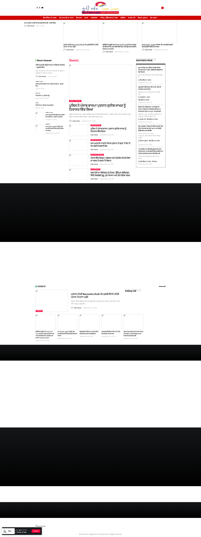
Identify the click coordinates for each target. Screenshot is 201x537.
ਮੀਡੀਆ (72, 101)
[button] (36, 531)
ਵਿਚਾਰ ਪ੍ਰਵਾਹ (94, 154)
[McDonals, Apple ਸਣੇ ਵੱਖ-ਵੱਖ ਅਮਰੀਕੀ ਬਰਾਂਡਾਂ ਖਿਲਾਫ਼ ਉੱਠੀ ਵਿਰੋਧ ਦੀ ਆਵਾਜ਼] (159, 32)
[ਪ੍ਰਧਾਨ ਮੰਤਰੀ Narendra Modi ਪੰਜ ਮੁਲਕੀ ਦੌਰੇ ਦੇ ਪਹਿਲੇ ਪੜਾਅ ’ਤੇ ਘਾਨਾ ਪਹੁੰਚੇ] (80, 32)
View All (162, 286)
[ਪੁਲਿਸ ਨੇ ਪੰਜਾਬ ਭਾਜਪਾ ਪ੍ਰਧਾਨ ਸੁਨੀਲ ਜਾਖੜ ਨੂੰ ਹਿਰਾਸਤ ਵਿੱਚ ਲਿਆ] (100, 83)
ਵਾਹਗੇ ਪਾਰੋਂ (143, 119)
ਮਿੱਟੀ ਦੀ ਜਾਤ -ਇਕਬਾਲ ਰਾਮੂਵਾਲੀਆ (45, 105)
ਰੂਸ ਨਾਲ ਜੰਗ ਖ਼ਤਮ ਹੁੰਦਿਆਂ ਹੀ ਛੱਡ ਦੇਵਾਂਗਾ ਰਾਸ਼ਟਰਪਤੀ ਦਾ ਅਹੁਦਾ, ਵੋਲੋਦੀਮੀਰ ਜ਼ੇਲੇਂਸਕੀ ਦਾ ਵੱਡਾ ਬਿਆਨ (150, 70)
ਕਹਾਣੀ (37, 102)
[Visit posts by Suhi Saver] (25, 26)
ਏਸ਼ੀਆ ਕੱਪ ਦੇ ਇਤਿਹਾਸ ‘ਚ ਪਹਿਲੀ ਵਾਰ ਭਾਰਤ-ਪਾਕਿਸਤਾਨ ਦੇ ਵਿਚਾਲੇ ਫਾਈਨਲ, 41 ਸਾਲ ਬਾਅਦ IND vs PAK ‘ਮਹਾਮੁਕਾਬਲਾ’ (149, 109)
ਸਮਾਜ (92, 169)
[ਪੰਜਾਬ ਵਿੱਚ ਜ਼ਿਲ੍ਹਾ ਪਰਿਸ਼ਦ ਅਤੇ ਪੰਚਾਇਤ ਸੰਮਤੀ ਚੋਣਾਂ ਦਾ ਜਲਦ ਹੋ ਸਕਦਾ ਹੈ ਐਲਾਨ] (78, 159)
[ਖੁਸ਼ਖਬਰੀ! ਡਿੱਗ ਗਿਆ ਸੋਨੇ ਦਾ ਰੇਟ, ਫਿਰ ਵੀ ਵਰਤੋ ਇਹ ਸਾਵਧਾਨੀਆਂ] (111, 322)
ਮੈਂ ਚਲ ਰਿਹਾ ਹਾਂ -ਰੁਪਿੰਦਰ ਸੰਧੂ (43, 95)
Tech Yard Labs (103, 534)
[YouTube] (42, 7)
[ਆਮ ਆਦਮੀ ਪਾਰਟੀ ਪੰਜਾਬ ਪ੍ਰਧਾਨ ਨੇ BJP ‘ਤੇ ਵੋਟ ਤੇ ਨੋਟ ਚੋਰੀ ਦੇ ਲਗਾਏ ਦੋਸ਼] (78, 145)
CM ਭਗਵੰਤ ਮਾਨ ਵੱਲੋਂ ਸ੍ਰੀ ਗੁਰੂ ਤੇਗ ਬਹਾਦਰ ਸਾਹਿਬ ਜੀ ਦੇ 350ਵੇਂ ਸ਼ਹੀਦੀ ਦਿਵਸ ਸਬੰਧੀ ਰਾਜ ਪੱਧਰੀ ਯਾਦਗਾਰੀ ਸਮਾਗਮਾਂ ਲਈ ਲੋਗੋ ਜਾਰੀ (150, 151)
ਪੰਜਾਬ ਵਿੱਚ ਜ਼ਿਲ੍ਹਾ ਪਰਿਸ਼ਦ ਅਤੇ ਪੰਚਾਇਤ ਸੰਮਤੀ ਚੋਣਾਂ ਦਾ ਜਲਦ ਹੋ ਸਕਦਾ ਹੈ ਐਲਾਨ (110, 159)
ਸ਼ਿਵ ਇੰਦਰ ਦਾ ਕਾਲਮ (145, 80)
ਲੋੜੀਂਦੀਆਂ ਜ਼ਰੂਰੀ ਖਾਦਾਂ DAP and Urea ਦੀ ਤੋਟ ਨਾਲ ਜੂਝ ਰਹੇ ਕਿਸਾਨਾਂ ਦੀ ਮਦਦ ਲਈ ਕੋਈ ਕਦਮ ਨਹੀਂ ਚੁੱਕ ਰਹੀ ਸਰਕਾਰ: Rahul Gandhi (120, 47)
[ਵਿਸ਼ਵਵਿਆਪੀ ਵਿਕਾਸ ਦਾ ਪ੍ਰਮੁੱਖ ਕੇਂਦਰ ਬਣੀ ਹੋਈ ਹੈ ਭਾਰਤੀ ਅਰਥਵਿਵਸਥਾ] (89, 322)
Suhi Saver (31, 26)
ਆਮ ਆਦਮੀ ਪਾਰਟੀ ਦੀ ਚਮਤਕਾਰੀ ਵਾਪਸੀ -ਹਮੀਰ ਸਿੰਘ (40, 23)
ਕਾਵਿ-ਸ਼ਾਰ (38, 93)
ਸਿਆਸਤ (78, 101)
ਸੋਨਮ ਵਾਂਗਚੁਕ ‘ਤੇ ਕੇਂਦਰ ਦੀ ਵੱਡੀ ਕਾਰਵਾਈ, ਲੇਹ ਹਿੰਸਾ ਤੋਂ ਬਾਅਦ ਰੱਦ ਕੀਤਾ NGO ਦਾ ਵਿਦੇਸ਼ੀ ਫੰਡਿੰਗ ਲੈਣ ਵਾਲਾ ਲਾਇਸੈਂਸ (150, 128)
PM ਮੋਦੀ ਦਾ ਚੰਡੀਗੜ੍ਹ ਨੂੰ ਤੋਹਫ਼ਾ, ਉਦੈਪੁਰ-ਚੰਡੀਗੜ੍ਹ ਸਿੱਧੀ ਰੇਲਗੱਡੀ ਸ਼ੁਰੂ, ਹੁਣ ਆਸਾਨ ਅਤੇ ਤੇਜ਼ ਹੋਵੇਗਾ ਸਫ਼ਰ (110, 174)
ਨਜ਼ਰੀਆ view (39, 81)
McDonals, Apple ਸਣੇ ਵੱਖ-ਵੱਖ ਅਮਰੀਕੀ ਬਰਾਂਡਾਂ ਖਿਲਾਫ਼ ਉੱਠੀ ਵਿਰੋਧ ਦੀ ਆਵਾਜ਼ (157, 46)
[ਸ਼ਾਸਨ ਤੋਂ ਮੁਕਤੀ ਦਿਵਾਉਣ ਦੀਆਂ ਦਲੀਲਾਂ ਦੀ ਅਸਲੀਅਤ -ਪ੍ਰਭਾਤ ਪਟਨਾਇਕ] (40, 116)
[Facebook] (37, 7)
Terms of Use (21, 532)
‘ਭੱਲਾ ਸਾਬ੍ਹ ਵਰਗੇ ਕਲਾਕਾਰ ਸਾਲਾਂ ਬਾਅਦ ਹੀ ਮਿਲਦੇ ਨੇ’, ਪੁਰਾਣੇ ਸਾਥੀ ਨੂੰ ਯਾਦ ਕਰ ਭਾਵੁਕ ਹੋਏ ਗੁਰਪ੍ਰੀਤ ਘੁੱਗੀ (133, 333)
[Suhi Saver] (100, 8)
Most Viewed (44, 60)
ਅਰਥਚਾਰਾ (48, 124)
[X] (39, 7)
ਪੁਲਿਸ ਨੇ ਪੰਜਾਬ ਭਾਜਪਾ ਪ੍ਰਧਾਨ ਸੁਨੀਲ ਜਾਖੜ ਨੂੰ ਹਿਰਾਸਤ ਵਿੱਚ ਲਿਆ (97, 108)
